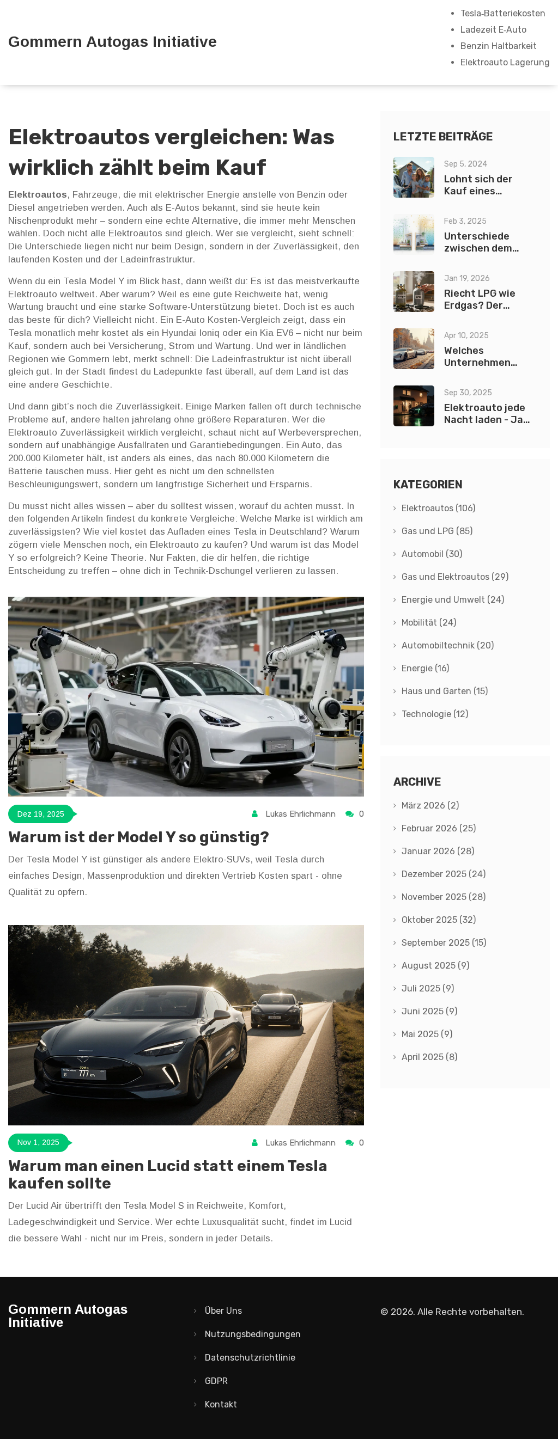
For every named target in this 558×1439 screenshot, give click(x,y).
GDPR (216, 1381)
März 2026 (430, 805)
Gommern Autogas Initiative (112, 42)
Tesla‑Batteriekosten (502, 13)
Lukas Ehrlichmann (300, 814)
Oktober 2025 (439, 920)
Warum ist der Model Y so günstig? (138, 837)
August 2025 (435, 965)
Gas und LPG (437, 531)
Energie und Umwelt (453, 600)
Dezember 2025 (444, 874)
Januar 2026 (438, 851)
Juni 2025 (429, 1011)
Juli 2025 (428, 988)
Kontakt (221, 1404)
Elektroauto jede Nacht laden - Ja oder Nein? (484, 420)
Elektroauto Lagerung (505, 62)
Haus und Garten (445, 691)
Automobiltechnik (448, 645)
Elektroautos (438, 508)
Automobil (432, 554)
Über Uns (223, 1311)
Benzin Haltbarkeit (498, 46)
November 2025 (444, 897)
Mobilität (429, 622)
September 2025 (444, 943)
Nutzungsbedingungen (253, 1334)
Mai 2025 (427, 1034)
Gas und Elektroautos (455, 577)
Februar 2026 (439, 828)
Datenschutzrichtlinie (250, 1357)
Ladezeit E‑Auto (493, 30)
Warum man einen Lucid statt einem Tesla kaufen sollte (167, 1174)
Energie (425, 668)
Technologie (435, 714)
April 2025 (429, 1057)
